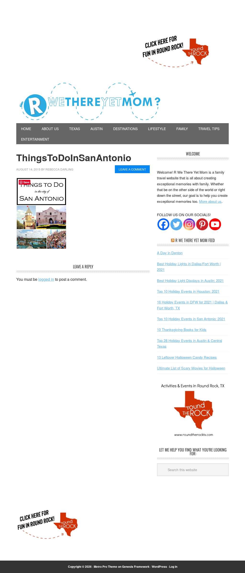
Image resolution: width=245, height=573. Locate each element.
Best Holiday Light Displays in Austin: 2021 (190, 280)
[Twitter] (176, 224)
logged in (46, 279)
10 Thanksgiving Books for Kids (181, 329)
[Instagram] (189, 224)
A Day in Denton (170, 252)
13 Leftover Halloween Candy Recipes (187, 357)
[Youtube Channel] (215, 224)
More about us (210, 201)
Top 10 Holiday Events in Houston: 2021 (188, 291)
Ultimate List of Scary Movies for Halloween (191, 367)
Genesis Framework (136, 566)
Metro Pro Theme (105, 566)
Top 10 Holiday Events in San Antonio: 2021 (191, 318)
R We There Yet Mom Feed (195, 240)
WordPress (159, 566)
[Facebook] (163, 224)
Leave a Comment (132, 169)
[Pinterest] (202, 224)
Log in (173, 566)
